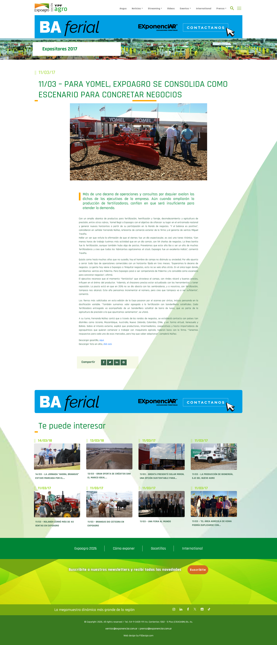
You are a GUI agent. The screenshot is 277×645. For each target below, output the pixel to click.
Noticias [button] (136, 8)
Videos (171, 8)
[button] (103, 362)
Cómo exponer (124, 548)
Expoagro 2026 (85, 548)
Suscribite (198, 570)
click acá (107, 344)
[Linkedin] (180, 609)
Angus (123, 8)
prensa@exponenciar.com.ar (156, 628)
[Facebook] (173, 609)
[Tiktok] (209, 609)
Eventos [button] (184, 8)
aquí (101, 340)
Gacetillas (158, 548)
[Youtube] (202, 609)
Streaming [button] (154, 8)
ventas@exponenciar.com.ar (121, 628)
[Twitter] (195, 609)
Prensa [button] (220, 8)
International (203, 8)
